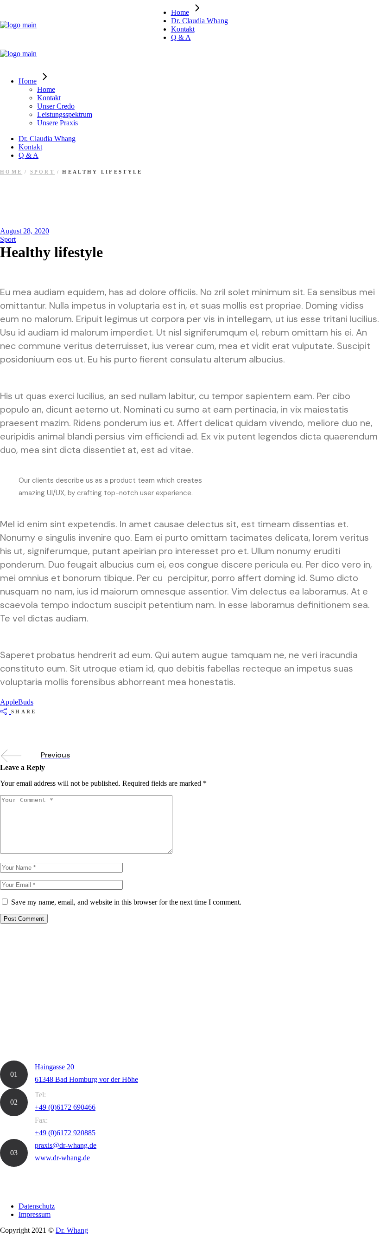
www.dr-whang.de (62, 1158)
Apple (9, 702)
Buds (25, 702)
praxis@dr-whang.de (65, 1145)
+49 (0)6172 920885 (65, 1133)
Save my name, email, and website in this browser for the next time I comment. (126, 902)
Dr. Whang (72, 1230)
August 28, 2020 (24, 231)
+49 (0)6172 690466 (65, 1107)
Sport (42, 172)
